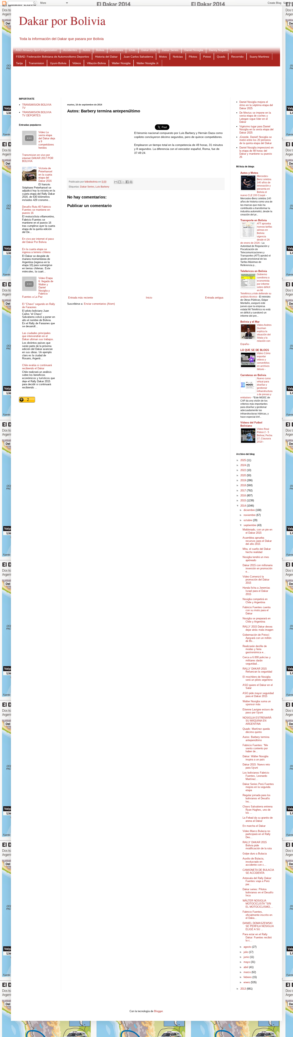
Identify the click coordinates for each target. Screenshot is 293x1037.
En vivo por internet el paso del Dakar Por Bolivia (38, 240)
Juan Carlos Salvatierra (138, 56)
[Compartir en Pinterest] (131, 182)
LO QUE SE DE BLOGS (254, 350)
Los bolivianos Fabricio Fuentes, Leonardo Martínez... (256, 775)
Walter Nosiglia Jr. (148, 63)
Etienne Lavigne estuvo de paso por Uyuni (258, 711)
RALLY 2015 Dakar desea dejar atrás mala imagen (258, 628)
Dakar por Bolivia (62, 20)
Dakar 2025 (148, 50)
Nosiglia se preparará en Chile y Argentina (256, 620)
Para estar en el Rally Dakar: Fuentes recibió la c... (257, 937)
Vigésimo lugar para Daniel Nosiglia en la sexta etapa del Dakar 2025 (256, 129)
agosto (248, 946)
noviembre (250, 515)
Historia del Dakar (106, 56)
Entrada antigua (214, 297)
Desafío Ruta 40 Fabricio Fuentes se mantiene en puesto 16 (36, 209)
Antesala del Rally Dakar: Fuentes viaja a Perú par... (257, 881)
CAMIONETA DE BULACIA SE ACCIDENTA (258, 871)
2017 (243, 490)
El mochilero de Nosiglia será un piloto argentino (257, 678)
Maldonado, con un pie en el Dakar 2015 (257, 531)
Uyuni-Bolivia (58, 63)
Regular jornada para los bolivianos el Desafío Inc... (256, 798)
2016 (243, 495)
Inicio (149, 297)
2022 (243, 470)
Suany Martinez (259, 56)
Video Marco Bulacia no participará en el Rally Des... (256, 834)
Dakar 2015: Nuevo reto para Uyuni (256, 766)
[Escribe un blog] (120, 182)
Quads (221, 56)
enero (247, 982)
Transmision (36, 63)
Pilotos (193, 56)
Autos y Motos (249, 172)
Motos (163, 56)
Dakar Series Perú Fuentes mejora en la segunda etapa (258, 787)
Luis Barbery (102, 186)
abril (246, 967)
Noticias (178, 56)
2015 (243, 500)
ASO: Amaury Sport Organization (36, 50)
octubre (248, 520)
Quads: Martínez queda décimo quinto (256, 730)
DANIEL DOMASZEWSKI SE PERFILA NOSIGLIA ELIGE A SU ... (258, 926)
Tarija (19, 63)
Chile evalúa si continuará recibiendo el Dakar (37, 367)
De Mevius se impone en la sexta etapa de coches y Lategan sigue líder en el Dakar (255, 117)
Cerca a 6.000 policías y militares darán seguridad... (257, 660)
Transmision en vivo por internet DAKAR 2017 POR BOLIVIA (37, 158)
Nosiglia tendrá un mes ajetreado (256, 559)
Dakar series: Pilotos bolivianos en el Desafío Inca (258, 892)
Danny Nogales (218, 50)
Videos (76, 63)
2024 (243, 465)
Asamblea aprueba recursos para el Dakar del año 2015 (257, 540)
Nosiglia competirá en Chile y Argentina (255, 601)
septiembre (250, 525)
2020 (243, 475)
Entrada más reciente (80, 297)
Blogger (158, 1011)
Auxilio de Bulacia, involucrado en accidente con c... (254, 861)
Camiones (116, 50)
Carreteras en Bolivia (253, 375)
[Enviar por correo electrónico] (116, 182)
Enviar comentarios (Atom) (99, 303)
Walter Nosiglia (121, 63)
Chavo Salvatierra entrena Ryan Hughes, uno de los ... (257, 809)
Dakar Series (170, 50)
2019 (243, 480)
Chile (132, 50)
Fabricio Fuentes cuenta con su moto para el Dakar (256, 610)
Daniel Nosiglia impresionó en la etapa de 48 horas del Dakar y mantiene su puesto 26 (256, 152)
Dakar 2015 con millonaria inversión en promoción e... (257, 568)
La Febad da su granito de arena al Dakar (258, 819)
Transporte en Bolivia (253, 220)
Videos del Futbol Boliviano (251, 424)
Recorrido (237, 56)
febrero (248, 977)
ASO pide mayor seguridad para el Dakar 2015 (258, 695)
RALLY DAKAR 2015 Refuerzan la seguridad (257, 670)
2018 (243, 485)
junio (247, 956)
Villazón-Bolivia (96, 63)
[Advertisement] (146, 81)
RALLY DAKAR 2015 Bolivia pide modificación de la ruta (257, 845)
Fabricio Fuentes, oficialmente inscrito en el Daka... (257, 914)
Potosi (207, 56)
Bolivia (100, 50)
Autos (86, 50)
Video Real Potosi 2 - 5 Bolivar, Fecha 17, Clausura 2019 (264, 435)
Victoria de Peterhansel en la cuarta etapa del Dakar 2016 (45, 174)
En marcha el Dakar (254, 825)
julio (246, 952)
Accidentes (70, 50)
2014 (243, 505)
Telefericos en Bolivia (253, 271)
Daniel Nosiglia (193, 50)
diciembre (250, 510)
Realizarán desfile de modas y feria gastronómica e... (255, 649)
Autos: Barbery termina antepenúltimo (256, 739)
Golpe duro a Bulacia (255, 853)
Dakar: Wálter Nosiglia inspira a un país (255, 758)
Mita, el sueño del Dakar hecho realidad (257, 550)
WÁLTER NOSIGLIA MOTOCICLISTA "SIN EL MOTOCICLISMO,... (258, 903)
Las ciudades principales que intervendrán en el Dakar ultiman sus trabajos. (38, 336)
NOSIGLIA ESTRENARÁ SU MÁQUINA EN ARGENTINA (257, 720)
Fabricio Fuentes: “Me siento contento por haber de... (255, 748)
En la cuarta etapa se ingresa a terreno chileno (36, 251)
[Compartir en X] (123, 182)
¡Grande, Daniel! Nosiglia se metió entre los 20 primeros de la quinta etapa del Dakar (255, 140)
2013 (243, 988)
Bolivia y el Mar (250, 321)
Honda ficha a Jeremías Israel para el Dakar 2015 (256, 590)
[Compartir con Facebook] (127, 182)
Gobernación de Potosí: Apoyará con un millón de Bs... (257, 637)
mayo (247, 961)
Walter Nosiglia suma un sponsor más (257, 703)
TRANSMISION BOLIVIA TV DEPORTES (36, 114)
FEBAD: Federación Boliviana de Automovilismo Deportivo (52, 56)
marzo (248, 972)
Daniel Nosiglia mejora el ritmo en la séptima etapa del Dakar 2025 (256, 105)
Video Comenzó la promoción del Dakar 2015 (256, 579)
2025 (243, 460)
